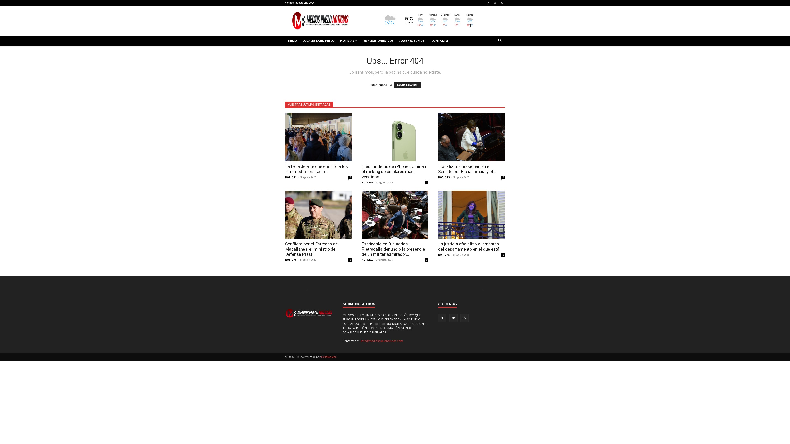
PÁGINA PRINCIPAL (407, 85)
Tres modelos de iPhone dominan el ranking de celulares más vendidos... (394, 171)
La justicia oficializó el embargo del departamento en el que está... (470, 247)
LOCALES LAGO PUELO (319, 41)
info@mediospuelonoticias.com (382, 341)
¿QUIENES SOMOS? (412, 41)
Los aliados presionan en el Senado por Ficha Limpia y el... (467, 169)
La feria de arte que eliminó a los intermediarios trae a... (316, 169)
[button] (500, 41)
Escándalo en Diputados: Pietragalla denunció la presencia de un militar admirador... (393, 249)
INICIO (292, 41)
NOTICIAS (347, 41)
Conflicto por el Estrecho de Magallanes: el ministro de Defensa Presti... (311, 249)
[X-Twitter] (502, 3)
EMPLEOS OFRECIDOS (378, 41)
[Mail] (495, 3)
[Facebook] (488, 3)
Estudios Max (328, 357)
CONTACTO (439, 41)
